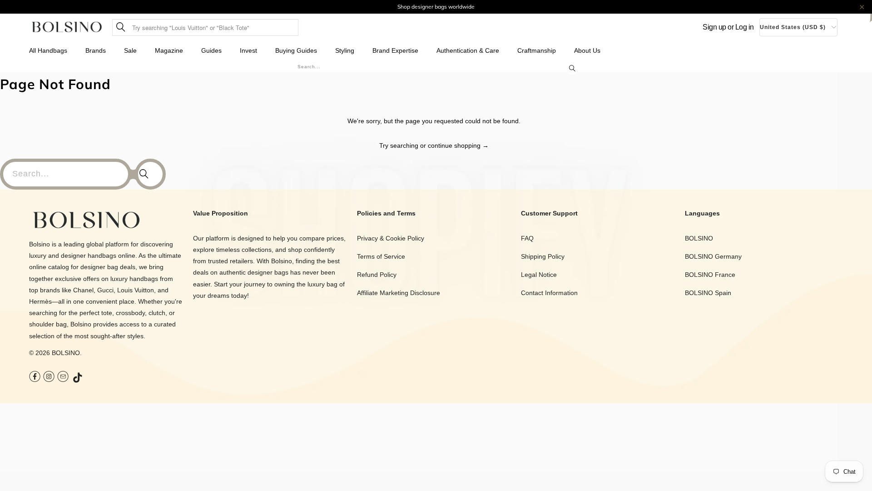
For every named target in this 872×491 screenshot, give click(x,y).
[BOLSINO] (67, 27)
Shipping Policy (543, 256)
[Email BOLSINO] (63, 377)
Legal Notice (539, 274)
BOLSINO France (710, 274)
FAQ (527, 238)
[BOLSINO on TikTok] (78, 378)
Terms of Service (381, 256)
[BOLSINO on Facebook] (34, 377)
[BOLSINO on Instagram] (48, 377)
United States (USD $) (793, 27)
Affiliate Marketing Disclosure (398, 292)
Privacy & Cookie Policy (390, 238)
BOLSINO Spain (708, 292)
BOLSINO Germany (713, 256)
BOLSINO (66, 352)
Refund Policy (376, 274)
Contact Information (549, 292)
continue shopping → (458, 145)
